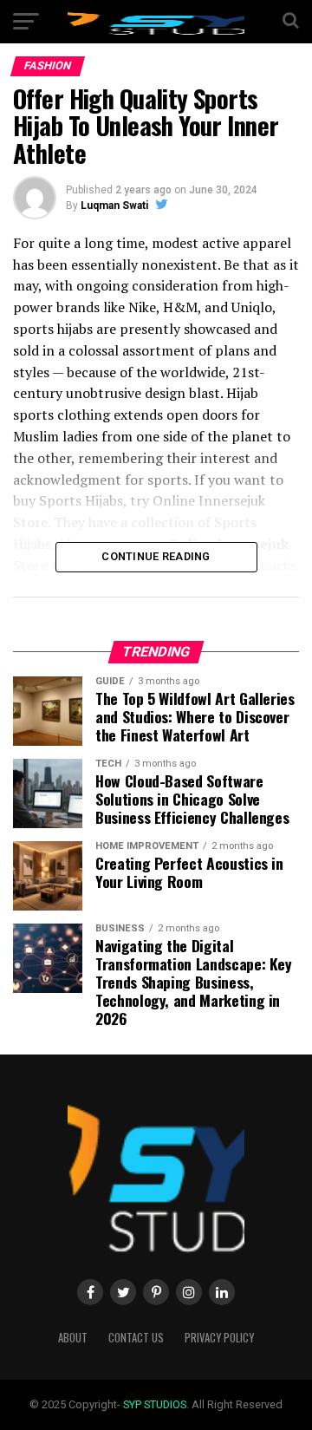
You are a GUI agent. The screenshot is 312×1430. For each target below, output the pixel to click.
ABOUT (73, 1337)
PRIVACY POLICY (219, 1337)
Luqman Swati (114, 205)
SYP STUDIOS (154, 1404)
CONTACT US (136, 1337)
